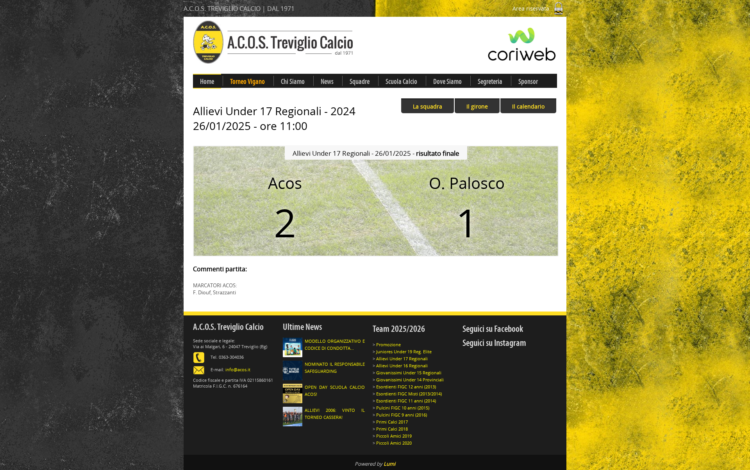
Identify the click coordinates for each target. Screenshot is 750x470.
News (327, 81)
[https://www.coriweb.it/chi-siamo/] (479, 44)
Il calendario (528, 106)
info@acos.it (237, 369)
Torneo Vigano (247, 81)
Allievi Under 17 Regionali (402, 358)
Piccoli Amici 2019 (394, 436)
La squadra (427, 106)
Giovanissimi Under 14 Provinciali (410, 380)
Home (207, 81)
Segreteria (490, 81)
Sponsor (528, 81)
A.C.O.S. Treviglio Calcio (228, 327)
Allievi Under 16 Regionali (402, 366)
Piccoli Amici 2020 (394, 443)
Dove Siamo (447, 81)
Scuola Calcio (401, 81)
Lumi (389, 463)
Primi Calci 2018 (392, 429)
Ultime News (302, 327)
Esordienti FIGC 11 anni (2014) (406, 401)
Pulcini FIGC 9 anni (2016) (401, 415)
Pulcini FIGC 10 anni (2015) (402, 408)
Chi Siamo (293, 81)
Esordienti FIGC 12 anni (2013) (406, 387)
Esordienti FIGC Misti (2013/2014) (409, 394)
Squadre (360, 81)
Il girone (477, 106)
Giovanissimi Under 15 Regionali (408, 373)
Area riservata (531, 8)
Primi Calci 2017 (392, 422)
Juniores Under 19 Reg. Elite (404, 351)
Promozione (388, 344)
